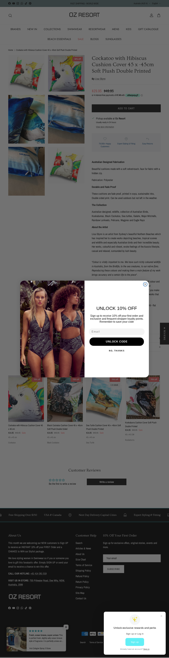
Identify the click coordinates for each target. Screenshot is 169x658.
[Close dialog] (145, 284)
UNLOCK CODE (117, 341)
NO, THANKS (117, 351)
